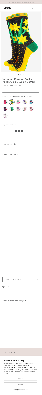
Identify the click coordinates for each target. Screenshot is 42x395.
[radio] (5, 102)
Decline (20, 384)
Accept (20, 379)
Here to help (8, 352)
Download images (12, 279)
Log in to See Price (9, 125)
